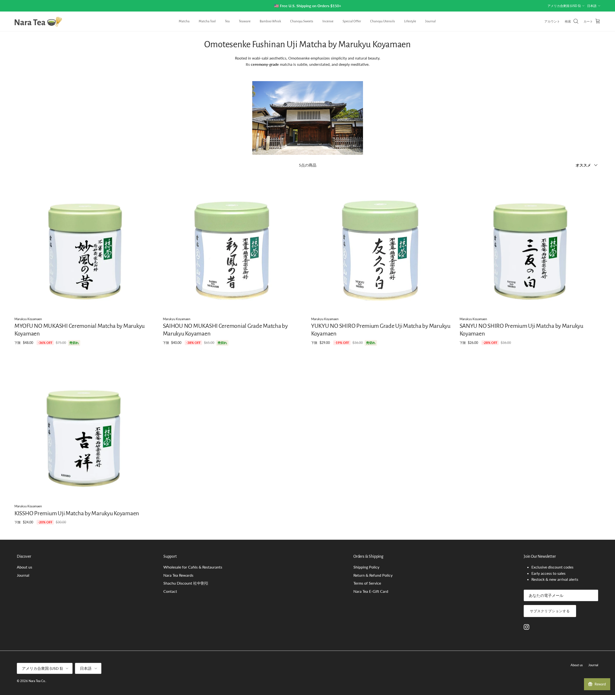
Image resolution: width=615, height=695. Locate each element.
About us (24, 567)
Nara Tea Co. (37, 681)
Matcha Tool (207, 21)
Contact (170, 591)
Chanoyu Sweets (301, 21)
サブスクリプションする (550, 611)
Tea (227, 21)
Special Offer (352, 21)
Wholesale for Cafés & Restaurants (192, 567)
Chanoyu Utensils (382, 21)
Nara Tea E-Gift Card (370, 591)
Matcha (184, 21)
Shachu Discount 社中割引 (186, 583)
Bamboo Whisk (270, 21)
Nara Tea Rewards (178, 575)
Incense (327, 21)
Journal (430, 21)
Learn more (402, 5)
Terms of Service (367, 583)
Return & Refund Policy (373, 575)
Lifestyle (410, 21)
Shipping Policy (366, 567)
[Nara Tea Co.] (38, 21)
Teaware (245, 21)
